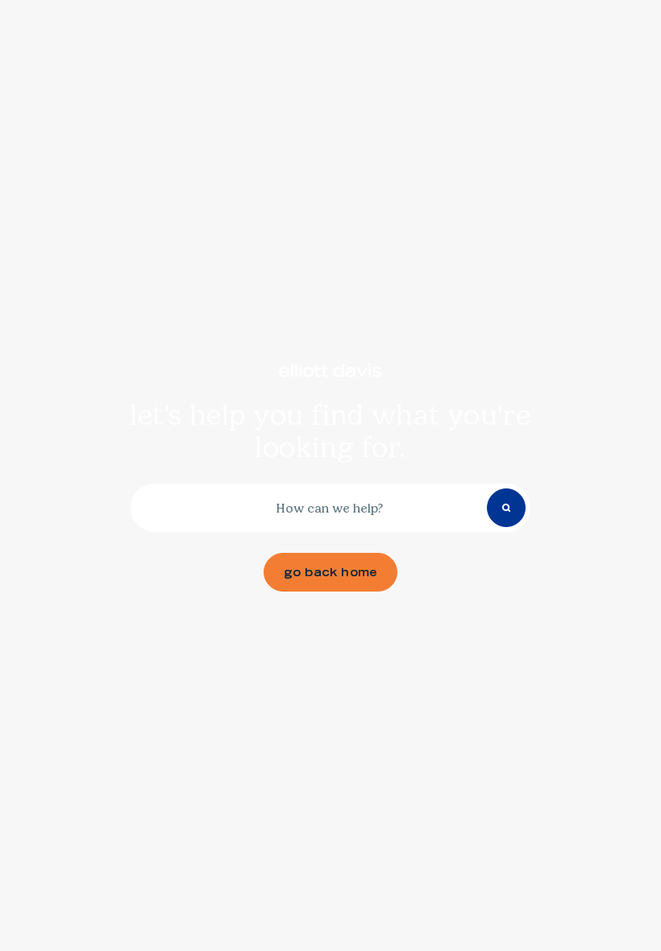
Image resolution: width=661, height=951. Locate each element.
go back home (331, 572)
